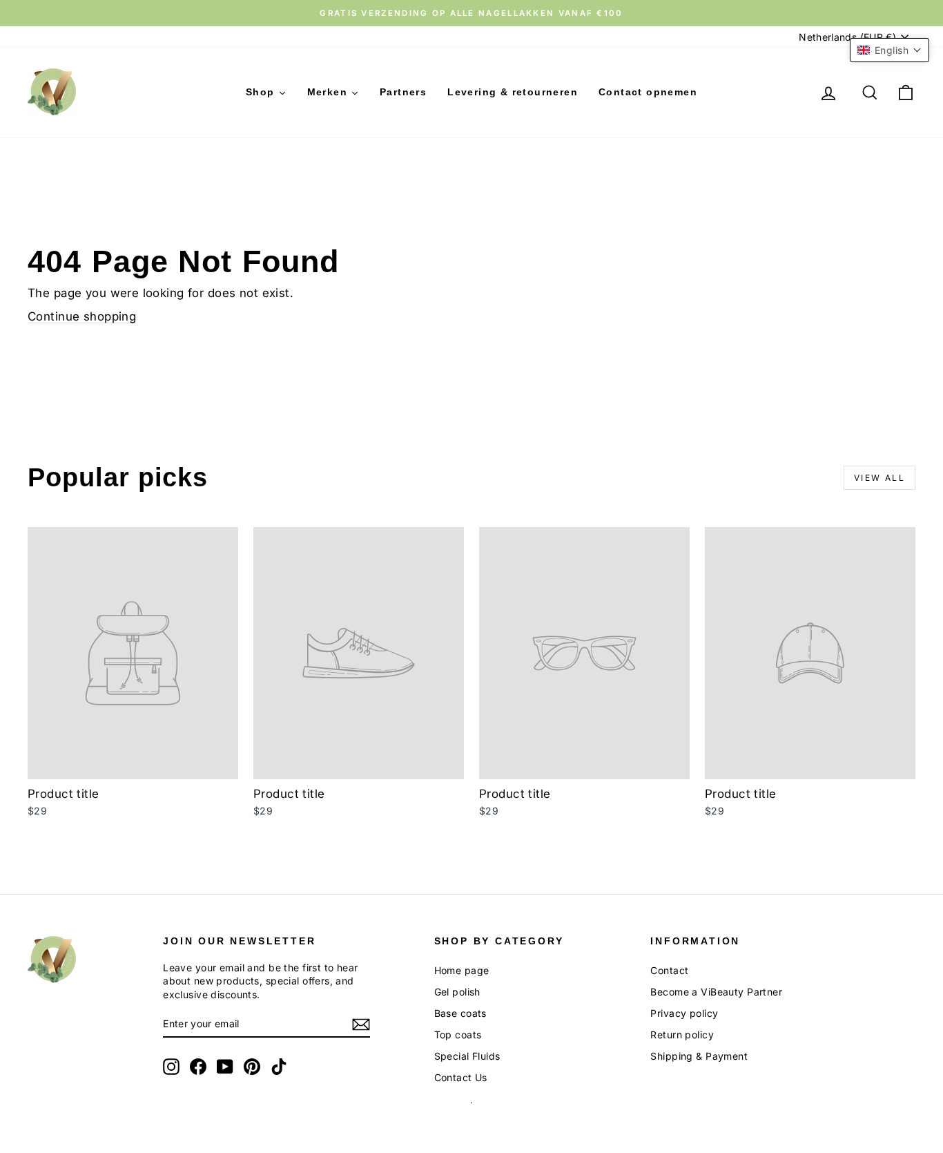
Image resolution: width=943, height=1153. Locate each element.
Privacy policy (684, 1013)
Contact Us (460, 1077)
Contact (669, 970)
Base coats (460, 1013)
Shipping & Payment (699, 1056)
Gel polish (457, 992)
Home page (461, 970)
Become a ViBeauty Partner (716, 992)
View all (879, 478)
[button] (889, 50)
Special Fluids (467, 1056)
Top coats (458, 1034)
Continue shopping (82, 316)
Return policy (682, 1034)
